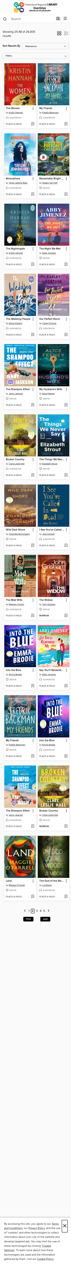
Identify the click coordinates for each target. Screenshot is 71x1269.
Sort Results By (11, 46)
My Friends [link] (45, 108)
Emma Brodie (15, 674)
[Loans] (58, 19)
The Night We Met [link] (49, 248)
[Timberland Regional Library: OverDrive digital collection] (35, 7)
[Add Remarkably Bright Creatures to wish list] (66, 194)
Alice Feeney (48, 393)
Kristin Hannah (16, 112)
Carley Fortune (49, 323)
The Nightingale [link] (15, 248)
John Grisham (48, 604)
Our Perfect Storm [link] (49, 319)
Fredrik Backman (50, 112)
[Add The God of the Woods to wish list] (66, 897)
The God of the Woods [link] (52, 881)
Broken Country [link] (15, 459)
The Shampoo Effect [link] (18, 389)
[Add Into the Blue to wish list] (33, 686)
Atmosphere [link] (13, 178)
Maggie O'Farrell (17, 885)
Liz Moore (47, 885)
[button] (59, 34)
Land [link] (9, 881)
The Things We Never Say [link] (52, 459)
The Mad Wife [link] (14, 600)
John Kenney (48, 534)
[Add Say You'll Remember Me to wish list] (66, 686)
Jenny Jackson (16, 393)
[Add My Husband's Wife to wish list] (66, 405)
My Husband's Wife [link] (50, 389)
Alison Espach (15, 323)
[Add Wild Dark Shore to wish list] (33, 545)
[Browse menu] (65, 18)
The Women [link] (13, 108)
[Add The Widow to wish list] (66, 616)
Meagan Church (16, 604)
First (28, 919)
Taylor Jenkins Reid (18, 183)
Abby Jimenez (49, 253)
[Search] (5, 19)
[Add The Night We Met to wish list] (66, 264)
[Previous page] (25, 911)
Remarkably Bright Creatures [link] (52, 178)
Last (45, 919)
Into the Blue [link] (13, 670)
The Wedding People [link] (18, 319)
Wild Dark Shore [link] (15, 529)
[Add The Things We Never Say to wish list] (66, 475)
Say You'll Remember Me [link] (52, 670)
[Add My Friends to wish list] (66, 124)
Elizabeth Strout (49, 463)
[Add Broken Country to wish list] (33, 475)
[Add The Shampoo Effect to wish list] (33, 405)
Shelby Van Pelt (49, 183)
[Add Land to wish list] (33, 897)
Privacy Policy (36, 1228)
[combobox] (28, 19)
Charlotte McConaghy (19, 534)
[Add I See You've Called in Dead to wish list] (66, 545)
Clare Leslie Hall (16, 463)
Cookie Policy (45, 1259)
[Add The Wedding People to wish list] (33, 335)
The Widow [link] (46, 600)
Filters (9, 55)
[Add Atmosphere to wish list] (33, 194)
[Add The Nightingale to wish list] (33, 264)
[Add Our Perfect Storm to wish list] (66, 335)
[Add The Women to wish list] (33, 124)
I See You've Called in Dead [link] (52, 529)
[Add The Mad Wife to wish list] (33, 616)
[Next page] (48, 911)
